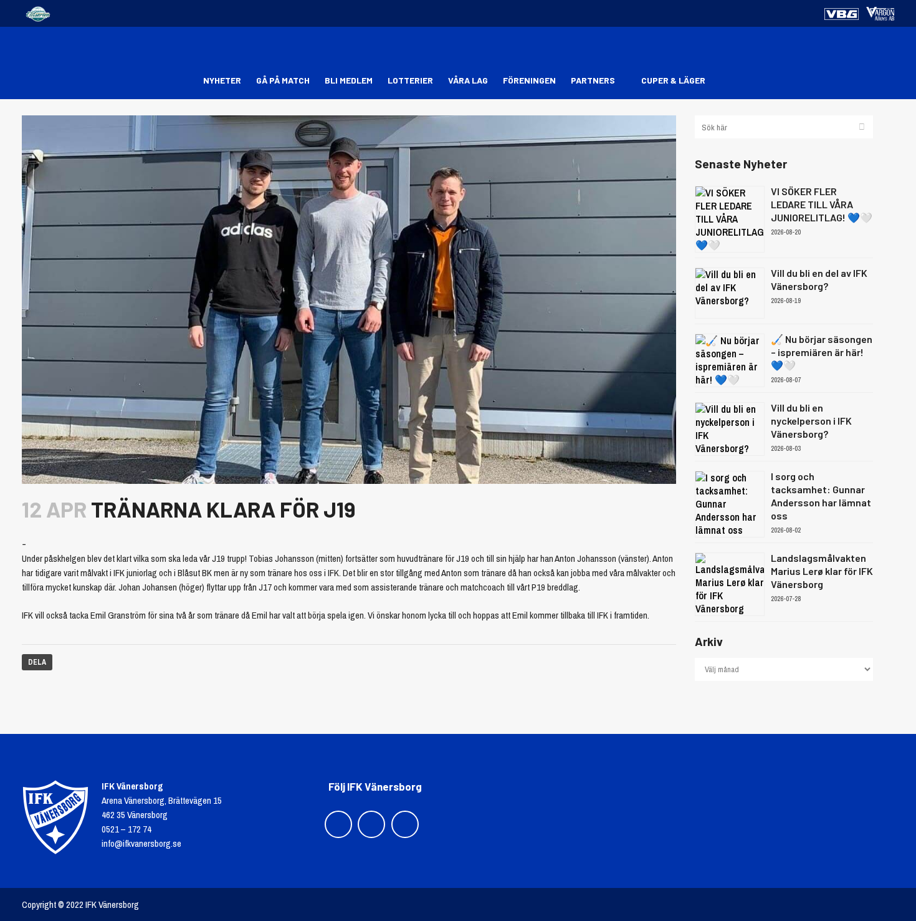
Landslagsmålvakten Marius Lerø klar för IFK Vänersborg (822, 571)
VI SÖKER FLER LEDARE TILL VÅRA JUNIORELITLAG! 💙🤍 (821, 204)
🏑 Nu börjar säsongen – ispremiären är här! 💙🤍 (821, 352)
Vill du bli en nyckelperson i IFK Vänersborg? (811, 421)
